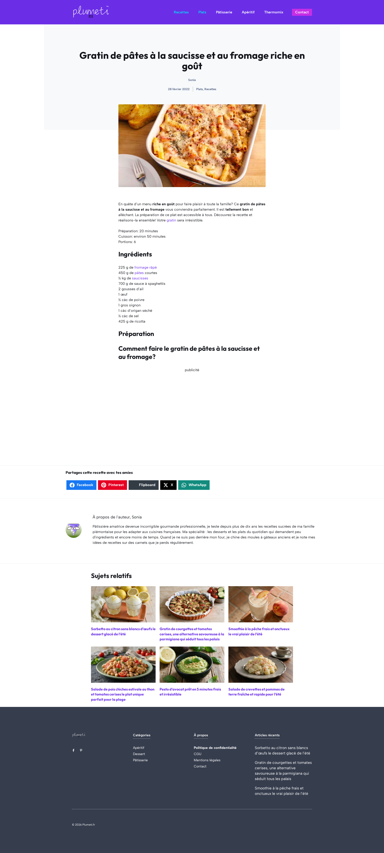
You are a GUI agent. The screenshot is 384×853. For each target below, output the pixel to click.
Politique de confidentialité (215, 748)
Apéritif (248, 12)
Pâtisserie (224, 12)
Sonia (192, 80)
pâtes (139, 273)
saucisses (140, 278)
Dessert (139, 754)
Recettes (181, 12)
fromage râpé (145, 267)
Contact (302, 12)
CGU (197, 754)
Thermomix (273, 12)
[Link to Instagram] (81, 750)
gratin (171, 220)
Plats (202, 12)
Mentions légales (207, 760)
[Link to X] (73, 750)
